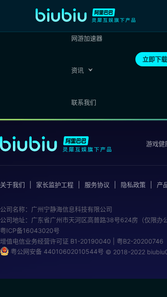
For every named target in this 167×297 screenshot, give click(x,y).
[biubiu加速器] (85, 15)
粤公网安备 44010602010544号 (56, 251)
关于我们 (12, 185)
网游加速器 (86, 38)
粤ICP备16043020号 (30, 230)
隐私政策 (133, 185)
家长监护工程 (54, 185)
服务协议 (97, 185)
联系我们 (83, 102)
